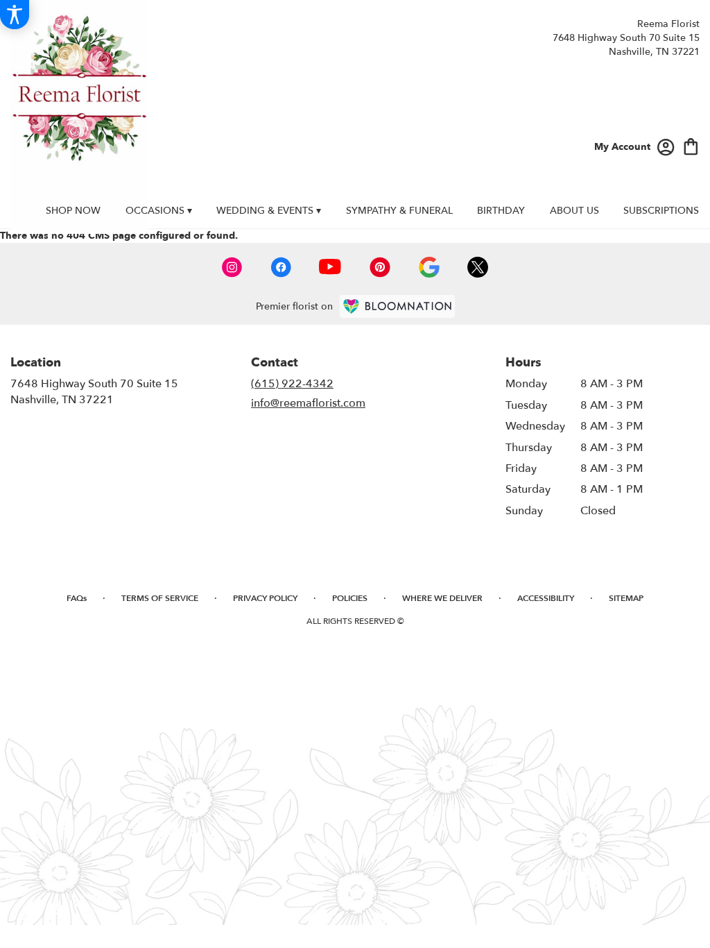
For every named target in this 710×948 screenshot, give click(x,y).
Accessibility (545, 598)
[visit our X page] (477, 267)
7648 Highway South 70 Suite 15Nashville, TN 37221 (94, 391)
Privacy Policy (265, 598)
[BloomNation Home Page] (397, 306)
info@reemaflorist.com (308, 403)
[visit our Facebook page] (281, 267)
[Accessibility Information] (14, 14)
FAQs (77, 598)
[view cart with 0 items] (691, 145)
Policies (349, 598)
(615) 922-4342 (292, 383)
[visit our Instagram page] (232, 267)
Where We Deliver (442, 598)
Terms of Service (159, 598)
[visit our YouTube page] (330, 267)
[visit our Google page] (429, 267)
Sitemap (626, 598)
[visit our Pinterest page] (380, 267)
